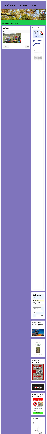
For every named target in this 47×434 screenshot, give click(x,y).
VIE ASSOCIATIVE (36, 20)
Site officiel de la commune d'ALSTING (19, 5)
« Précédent (6, 46)
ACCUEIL (4, 20)
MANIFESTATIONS (5, 23)
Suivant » (27, 46)
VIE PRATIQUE (28, 20)
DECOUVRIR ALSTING (11, 20)
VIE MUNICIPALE (20, 20)
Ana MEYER (6, 31)
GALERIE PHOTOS (14, 23)
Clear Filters (40, 315)
